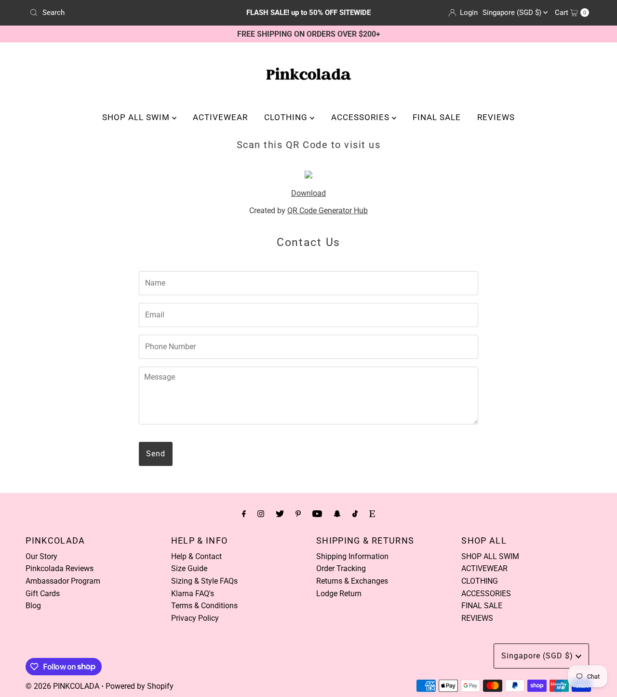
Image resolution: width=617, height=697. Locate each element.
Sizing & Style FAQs (204, 581)
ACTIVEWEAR (220, 117)
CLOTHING (287, 117)
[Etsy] (372, 513)
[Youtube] (317, 513)
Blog (33, 605)
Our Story (41, 556)
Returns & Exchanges (352, 581)
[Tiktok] (355, 513)
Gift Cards (43, 593)
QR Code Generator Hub (327, 210)
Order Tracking (341, 568)
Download (308, 193)
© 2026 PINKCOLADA (62, 686)
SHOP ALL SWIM (137, 117)
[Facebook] (244, 513)
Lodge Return (339, 593)
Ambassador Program (63, 581)
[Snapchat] (337, 513)
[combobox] (117, 12)
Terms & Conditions (204, 605)
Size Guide (189, 568)
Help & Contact (196, 556)
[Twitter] (280, 513)
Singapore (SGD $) (513, 12)
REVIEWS (496, 117)
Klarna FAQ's (192, 593)
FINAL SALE (437, 117)
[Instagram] (260, 513)
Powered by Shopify (140, 686)
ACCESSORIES (361, 117)
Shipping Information (352, 556)
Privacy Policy (195, 618)
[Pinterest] (298, 513)
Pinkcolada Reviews (60, 568)
